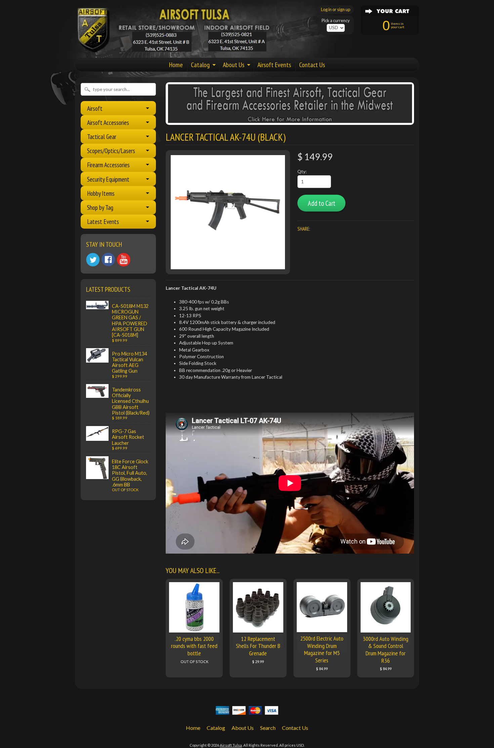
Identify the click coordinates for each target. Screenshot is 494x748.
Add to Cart (321, 203)
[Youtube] (123, 260)
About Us (233, 64)
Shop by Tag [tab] (100, 207)
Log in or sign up (335, 9)
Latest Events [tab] (103, 221)
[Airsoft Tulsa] (176, 48)
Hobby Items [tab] (101, 193)
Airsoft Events (274, 64)
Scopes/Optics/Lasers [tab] (111, 150)
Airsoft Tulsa (231, 745)
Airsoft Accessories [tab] (108, 122)
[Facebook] (108, 259)
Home (176, 64)
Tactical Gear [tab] (101, 136)
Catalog (200, 64)
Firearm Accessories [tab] (108, 164)
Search (268, 727)
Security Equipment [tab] (108, 179)
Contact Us (312, 64)
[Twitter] (92, 260)
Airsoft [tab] (94, 108)
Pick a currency (336, 20)
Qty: (301, 171)
